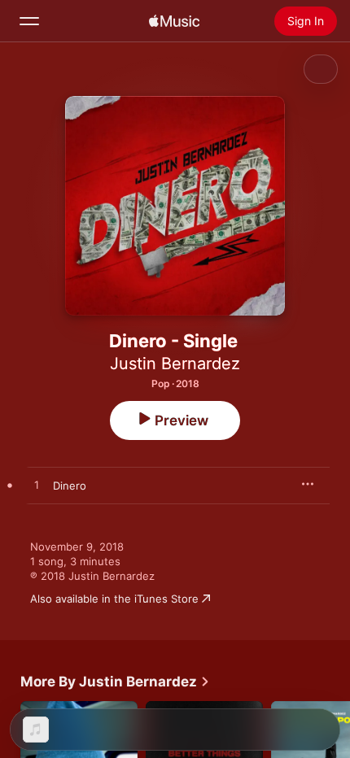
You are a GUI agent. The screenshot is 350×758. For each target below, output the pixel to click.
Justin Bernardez (175, 363)
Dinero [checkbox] (69, 485)
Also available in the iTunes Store (114, 598)
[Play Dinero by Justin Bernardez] (36, 485)
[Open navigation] (29, 21)
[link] (115, 681)
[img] (174, 21)
